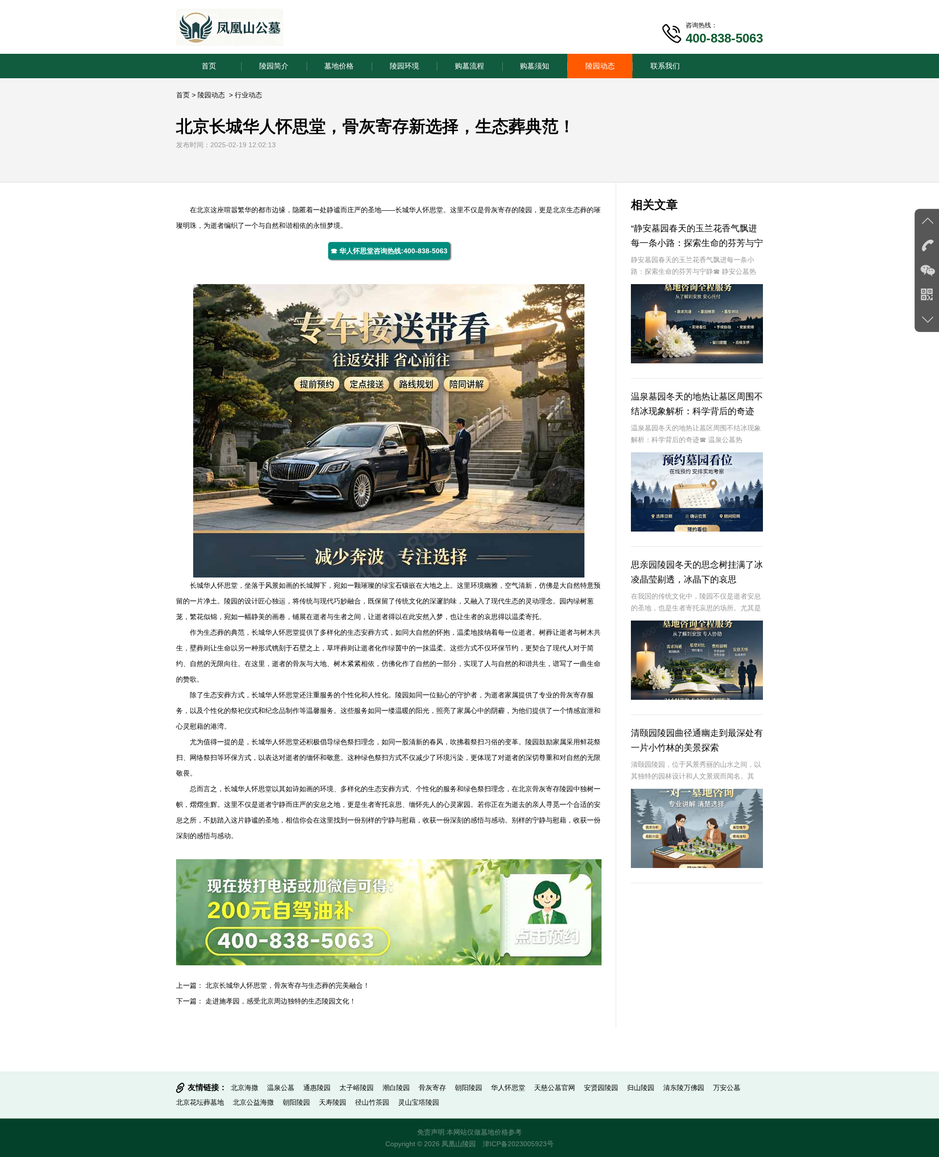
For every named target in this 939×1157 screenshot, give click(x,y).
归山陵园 (640, 1087)
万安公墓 (726, 1087)
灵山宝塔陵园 (418, 1102)
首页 (208, 66)
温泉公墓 (280, 1087)
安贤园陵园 (601, 1087)
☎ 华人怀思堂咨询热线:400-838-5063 (389, 251)
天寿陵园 (332, 1102)
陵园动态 (600, 66)
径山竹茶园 (372, 1102)
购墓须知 (534, 66)
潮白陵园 (396, 1087)
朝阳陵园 (468, 1087)
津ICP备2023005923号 (518, 1144)
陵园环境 (404, 66)
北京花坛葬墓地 (200, 1102)
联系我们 (665, 66)
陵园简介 (274, 66)
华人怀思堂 (426, 210)
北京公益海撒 (253, 1102)
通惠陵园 (317, 1087)
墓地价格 (339, 66)
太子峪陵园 (356, 1087)
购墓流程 (469, 66)
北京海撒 (244, 1087)
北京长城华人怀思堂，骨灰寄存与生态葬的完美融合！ (287, 985)
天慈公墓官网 (554, 1087)
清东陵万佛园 (683, 1087)
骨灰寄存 (432, 1087)
